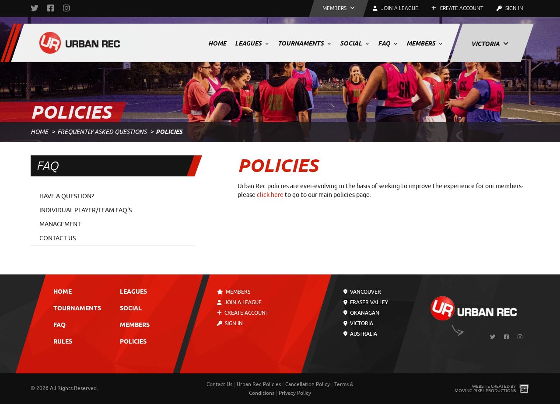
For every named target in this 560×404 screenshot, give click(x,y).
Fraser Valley (368, 302)
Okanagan (364, 312)
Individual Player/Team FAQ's (85, 210)
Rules (62, 342)
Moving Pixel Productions (485, 390)
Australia (363, 333)
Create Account (460, 8)
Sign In (513, 8)
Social (351, 43)
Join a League (242, 302)
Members (421, 43)
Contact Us (57, 238)
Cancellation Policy (307, 384)
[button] (338, 8)
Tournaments (301, 43)
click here (270, 195)
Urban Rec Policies (259, 384)
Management (60, 224)
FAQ (385, 43)
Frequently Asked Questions (102, 132)
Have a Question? (66, 196)
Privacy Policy (295, 393)
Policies (133, 342)
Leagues (249, 43)
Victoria (486, 43)
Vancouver (365, 291)
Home (217, 43)
